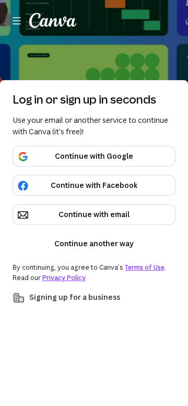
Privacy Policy (64, 277)
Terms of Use (144, 267)
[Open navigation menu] (16, 20)
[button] (94, 297)
